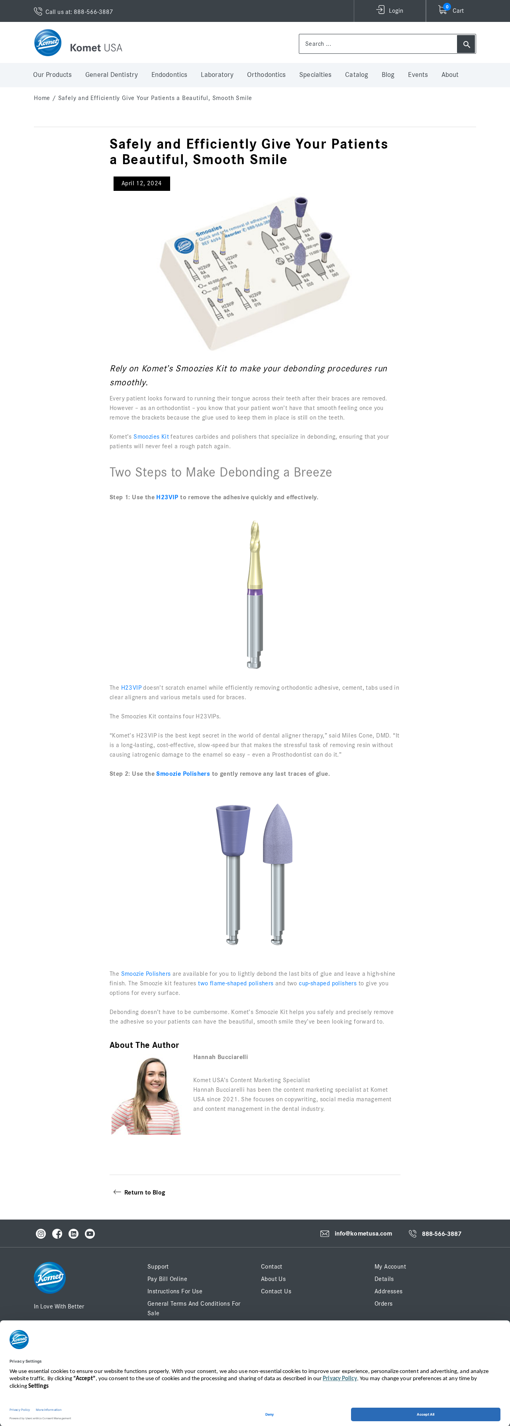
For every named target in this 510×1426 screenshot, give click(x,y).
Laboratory (217, 74)
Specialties (315, 74)
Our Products (52, 74)
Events (418, 74)
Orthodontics (266, 74)
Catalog (356, 74)
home (42, 98)
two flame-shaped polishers (235, 983)
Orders (383, 1303)
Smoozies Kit (151, 436)
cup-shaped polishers (328, 983)
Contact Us (276, 1291)
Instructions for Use (174, 1291)
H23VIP (167, 497)
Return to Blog (143, 1192)
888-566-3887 (441, 1234)
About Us (273, 1279)
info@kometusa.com (363, 1233)
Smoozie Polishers (183, 774)
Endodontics (169, 74)
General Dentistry (111, 74)
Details (384, 1279)
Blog (388, 74)
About (450, 74)
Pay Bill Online (167, 1279)
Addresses (389, 1291)
